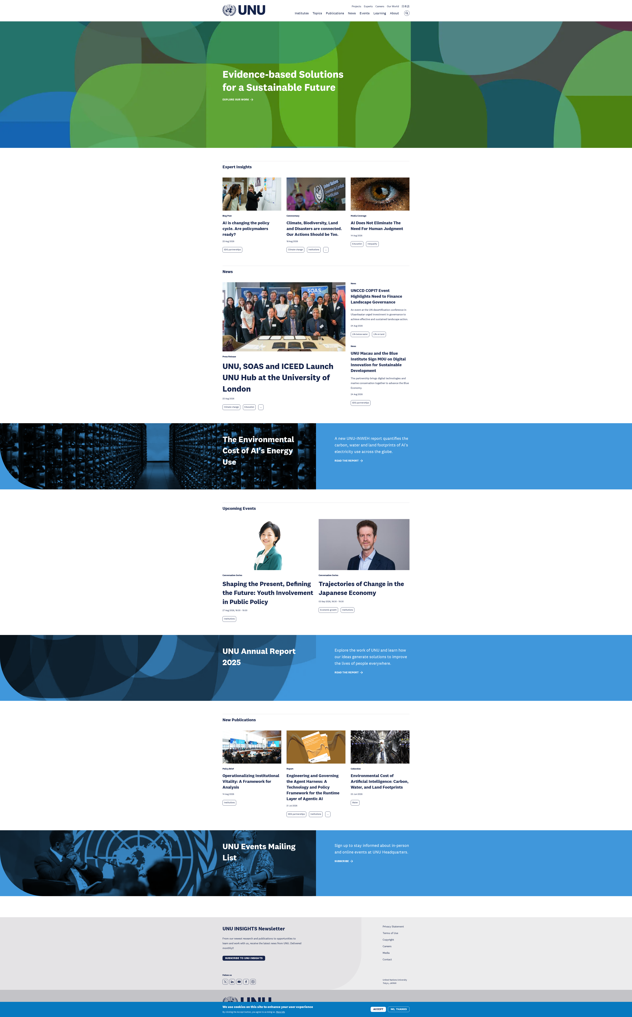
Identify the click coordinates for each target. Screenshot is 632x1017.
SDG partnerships (232, 249)
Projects (356, 6)
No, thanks (399, 1009)
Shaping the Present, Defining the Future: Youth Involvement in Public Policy (268, 592)
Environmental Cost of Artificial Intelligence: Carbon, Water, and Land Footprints (379, 781)
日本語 (405, 6)
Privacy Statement (393, 926)
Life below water (360, 334)
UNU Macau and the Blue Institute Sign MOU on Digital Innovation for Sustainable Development (378, 362)
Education (357, 244)
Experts (368, 6)
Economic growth (328, 610)
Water (355, 802)
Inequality (372, 244)
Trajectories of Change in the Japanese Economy (361, 588)
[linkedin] (232, 982)
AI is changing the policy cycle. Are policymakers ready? (246, 228)
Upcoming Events (239, 508)
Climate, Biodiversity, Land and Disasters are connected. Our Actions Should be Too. (314, 228)
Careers (379, 6)
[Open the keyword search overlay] (406, 13)
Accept (378, 1009)
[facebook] (246, 982)
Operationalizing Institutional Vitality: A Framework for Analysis (251, 781)
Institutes (302, 13)
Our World (393, 6)
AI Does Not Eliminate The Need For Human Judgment (377, 225)
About (394, 13)
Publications (335, 13)
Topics (317, 13)
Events (364, 13)
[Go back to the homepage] (244, 15)
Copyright (388, 939)
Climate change (295, 249)
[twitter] (225, 982)
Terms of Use (390, 933)
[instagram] (253, 982)
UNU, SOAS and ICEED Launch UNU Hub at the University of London (278, 377)
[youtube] (239, 982)
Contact (387, 959)
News (352, 13)
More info (280, 1012)
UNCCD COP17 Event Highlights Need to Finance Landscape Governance (376, 296)
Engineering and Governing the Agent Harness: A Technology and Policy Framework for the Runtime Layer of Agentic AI (313, 787)
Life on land (378, 334)
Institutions (313, 249)
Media (386, 952)
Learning (379, 13)
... (326, 249)
